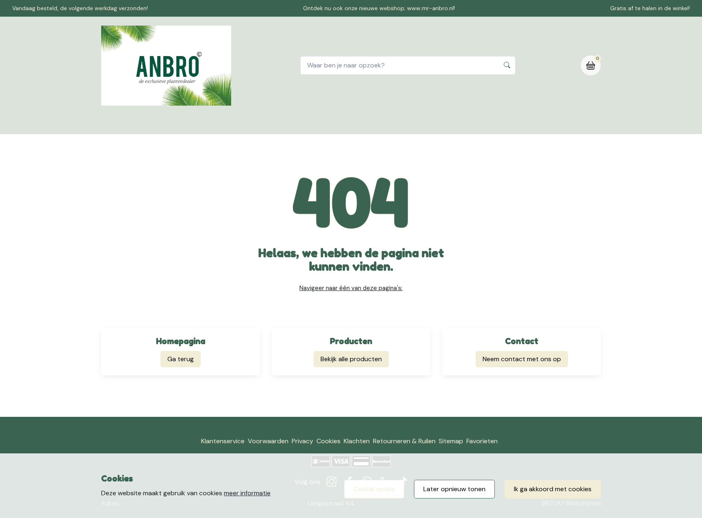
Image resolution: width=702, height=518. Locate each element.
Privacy (302, 441)
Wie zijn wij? (407, 123)
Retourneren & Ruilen (404, 441)
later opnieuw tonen (454, 489)
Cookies (328, 441)
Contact (310, 123)
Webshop (269, 123)
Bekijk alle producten (351, 359)
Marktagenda (459, 123)
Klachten (357, 441)
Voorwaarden (268, 441)
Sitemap (451, 441)
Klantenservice (223, 441)
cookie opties (374, 489)
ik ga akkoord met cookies (553, 489)
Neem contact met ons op (522, 359)
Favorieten (482, 441)
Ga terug (180, 359)
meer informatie (247, 493)
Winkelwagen (357, 123)
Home (231, 123)
